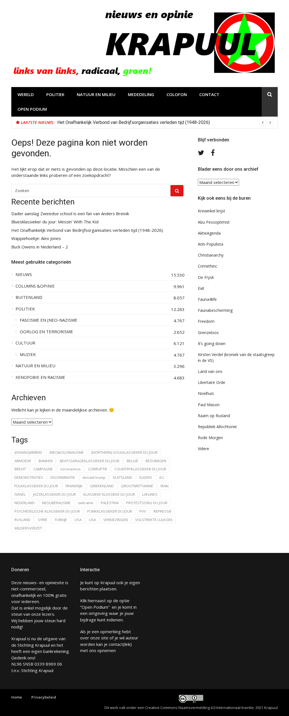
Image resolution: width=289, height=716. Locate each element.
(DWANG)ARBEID (28, 452)
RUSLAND (22, 519)
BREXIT (20, 469)
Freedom (206, 321)
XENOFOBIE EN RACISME (40, 377)
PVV (142, 511)
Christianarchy (211, 255)
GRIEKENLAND (102, 485)
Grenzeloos (208, 332)
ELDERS (145, 477)
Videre (203, 448)
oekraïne (85, 502)
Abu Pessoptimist (214, 222)
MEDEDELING (141, 94)
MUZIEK (28, 354)
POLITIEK (55, 94)
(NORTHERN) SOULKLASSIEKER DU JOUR (124, 452)
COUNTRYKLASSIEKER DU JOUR (140, 469)
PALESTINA (110, 502)
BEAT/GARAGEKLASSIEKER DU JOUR (89, 460)
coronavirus (70, 469)
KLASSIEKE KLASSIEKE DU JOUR (109, 494)
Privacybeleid (43, 697)
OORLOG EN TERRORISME (46, 331)
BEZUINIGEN (156, 460)
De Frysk (206, 277)
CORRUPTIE (97, 469)
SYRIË (42, 519)
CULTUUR (25, 343)
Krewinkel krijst (211, 211)
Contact (209, 94)
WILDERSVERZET (28, 528)
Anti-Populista (210, 244)
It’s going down (211, 343)
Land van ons (210, 371)
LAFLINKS (149, 494)
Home (16, 697)
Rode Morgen (210, 437)
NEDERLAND (24, 502)
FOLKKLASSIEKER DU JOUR (36, 485)
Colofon (177, 94)
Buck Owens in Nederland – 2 (39, 247)
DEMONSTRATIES (28, 477)
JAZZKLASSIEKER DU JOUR (54, 494)
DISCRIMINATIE (63, 477)
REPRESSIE (163, 511)
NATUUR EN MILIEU (96, 94)
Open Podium (32, 109)
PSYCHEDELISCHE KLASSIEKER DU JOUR (47, 511)
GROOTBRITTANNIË (137, 485)
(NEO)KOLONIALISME (66, 452)
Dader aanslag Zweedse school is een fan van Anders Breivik (70, 213)
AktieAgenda (209, 233)
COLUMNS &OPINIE (35, 286)
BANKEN (45, 460)
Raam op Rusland (214, 415)
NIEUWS (24, 274)
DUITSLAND (122, 477)
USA (78, 519)
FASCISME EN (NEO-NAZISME (48, 320)
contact (116, 644)
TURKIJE (60, 519)
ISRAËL (20, 494)
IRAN (164, 485)
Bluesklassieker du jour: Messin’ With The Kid (54, 221)
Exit (201, 288)
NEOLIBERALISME (56, 502)
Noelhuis (206, 393)
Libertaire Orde (211, 382)
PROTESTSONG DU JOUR (146, 502)
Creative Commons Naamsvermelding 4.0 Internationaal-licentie (199, 707)
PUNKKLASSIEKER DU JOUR (109, 511)
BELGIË (132, 460)
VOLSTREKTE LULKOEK (154, 519)
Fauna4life (207, 299)
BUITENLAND (29, 297)
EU (161, 477)
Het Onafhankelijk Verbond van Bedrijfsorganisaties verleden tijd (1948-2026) (133, 122)
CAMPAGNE (43, 469)
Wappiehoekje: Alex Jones (36, 238)
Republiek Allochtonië (217, 426)
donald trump (94, 477)
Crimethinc (207, 266)
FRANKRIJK (74, 485)
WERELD (25, 94)
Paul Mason (209, 404)
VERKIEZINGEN (115, 519)
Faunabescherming (215, 310)
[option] (165, 122)
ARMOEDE (22, 460)
